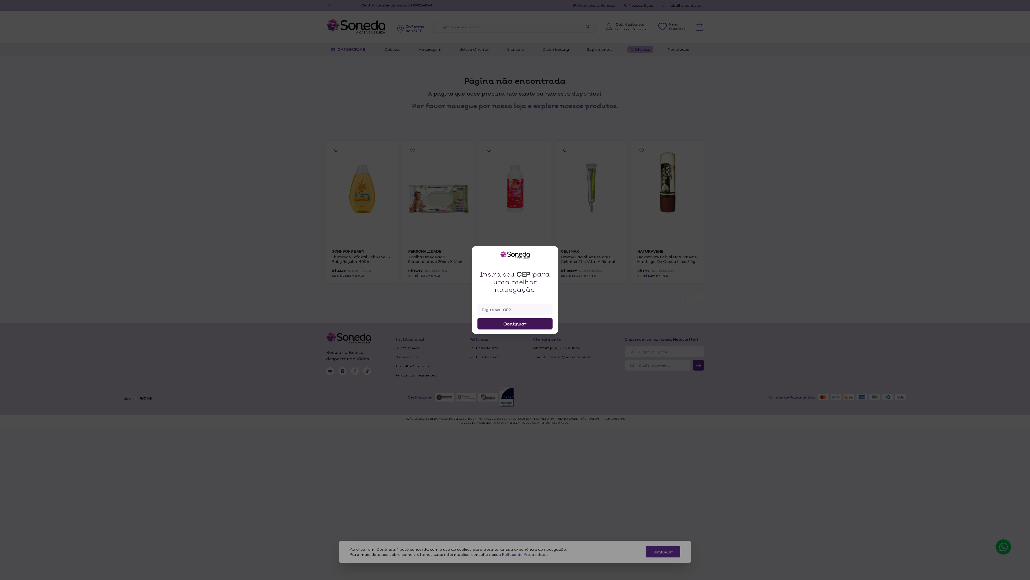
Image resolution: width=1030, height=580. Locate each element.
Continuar (515, 324)
